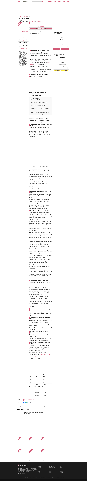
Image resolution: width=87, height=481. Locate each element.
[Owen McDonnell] (23, 454)
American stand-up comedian (29, 399)
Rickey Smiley (36, 356)
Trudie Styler (61, 35)
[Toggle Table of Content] (50, 98)
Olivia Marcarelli (62, 61)
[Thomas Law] (34, 442)
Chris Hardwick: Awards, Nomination (38, 106)
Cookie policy (61, 472)
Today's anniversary (51, 466)
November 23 (25, 39)
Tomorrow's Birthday (64, 70)
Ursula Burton (62, 57)
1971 (23, 40)
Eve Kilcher (61, 43)
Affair (68, 1)
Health (50, 472)
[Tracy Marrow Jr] (56, 65)
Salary (50, 471)
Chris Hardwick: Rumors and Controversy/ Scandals (41, 111)
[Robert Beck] (46, 442)
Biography (25, 16)
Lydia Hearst (41, 25)
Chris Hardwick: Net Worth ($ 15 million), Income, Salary (40, 109)
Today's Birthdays (57, 70)
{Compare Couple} (46, 25)
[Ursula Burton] (56, 58)
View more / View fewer (23, 48)
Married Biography (20, 16)
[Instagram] (22, 473)
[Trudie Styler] (56, 36)
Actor (22, 399)
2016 (43, 26)
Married (23, 1)
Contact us (61, 471)
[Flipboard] (24, 473)
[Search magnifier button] (42, 1)
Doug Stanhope (43, 354)
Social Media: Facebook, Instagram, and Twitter (40, 114)
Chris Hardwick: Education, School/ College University (39, 103)
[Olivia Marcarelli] (56, 62)
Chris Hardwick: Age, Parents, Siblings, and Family (40, 101)
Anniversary (50, 1)
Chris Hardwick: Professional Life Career (38, 105)
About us (61, 466)
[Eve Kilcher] (56, 44)
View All (61, 46)
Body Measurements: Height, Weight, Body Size (40, 112)
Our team (61, 467)
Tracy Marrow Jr (62, 64)
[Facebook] (18, 473)
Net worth (39, 467)
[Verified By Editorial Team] (30, 18)
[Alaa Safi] (56, 40)
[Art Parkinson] (46, 454)
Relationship (39, 472)
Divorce (39, 471)
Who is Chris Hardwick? (35, 99)
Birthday (55, 1)
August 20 (40, 26)
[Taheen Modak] (34, 454)
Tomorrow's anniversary (52, 467)
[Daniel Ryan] (23, 442)
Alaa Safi (61, 39)
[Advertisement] (43, 9)
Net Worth (59, 1)
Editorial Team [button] (33, 21)
